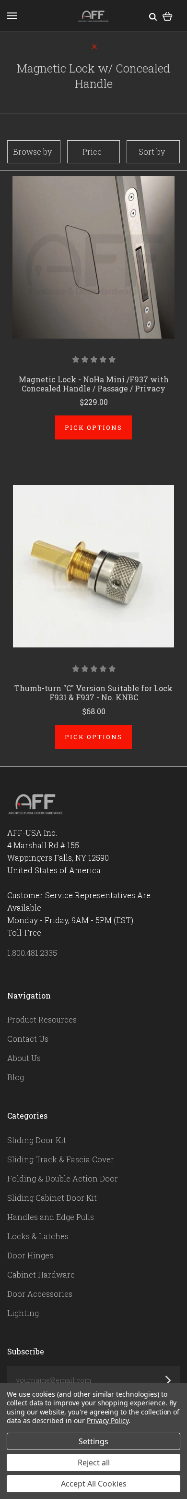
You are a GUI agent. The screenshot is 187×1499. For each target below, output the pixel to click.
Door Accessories (39, 1294)
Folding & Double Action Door (62, 1178)
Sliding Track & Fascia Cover (60, 1159)
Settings (93, 1441)
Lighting (23, 1313)
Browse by (32, 151)
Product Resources (42, 1019)
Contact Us (27, 1039)
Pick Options (93, 427)
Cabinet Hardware (41, 1274)
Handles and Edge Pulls (50, 1217)
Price (92, 151)
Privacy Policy (108, 1420)
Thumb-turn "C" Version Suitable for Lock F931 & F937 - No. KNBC (93, 692)
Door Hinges (30, 1255)
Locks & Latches (38, 1236)
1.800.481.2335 (32, 953)
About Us (24, 1058)
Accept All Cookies (94, 1483)
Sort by (152, 151)
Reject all (94, 1462)
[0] (168, 16)
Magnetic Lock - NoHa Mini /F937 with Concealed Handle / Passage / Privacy (94, 383)
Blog (15, 1077)
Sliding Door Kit (36, 1140)
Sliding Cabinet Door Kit (52, 1198)
